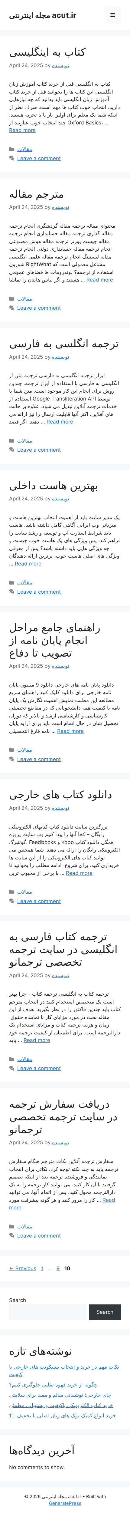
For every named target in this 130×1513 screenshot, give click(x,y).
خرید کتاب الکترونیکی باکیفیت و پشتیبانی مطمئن (61, 1405)
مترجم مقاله (36, 193)
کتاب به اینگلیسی (47, 51)
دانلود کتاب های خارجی (60, 794)
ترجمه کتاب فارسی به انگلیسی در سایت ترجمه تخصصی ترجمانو (63, 949)
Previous (22, 1268)
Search (17, 1300)
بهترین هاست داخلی (53, 485)
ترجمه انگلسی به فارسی (64, 343)
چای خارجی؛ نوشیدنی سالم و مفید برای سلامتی (60, 1395)
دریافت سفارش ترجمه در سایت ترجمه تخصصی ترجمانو (63, 1116)
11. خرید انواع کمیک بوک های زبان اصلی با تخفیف (62, 1415)
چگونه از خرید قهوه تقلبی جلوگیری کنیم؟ (53, 1385)
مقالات (24, 149)
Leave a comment (39, 158)
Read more (22, 130)
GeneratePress (65, 1503)
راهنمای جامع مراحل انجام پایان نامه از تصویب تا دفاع (54, 640)
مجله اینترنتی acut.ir (42, 15)
